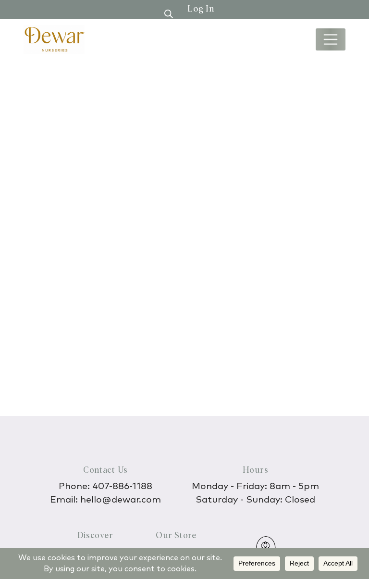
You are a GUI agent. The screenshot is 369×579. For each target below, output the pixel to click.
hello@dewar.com (120, 499)
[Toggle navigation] (330, 39)
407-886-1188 (122, 486)
